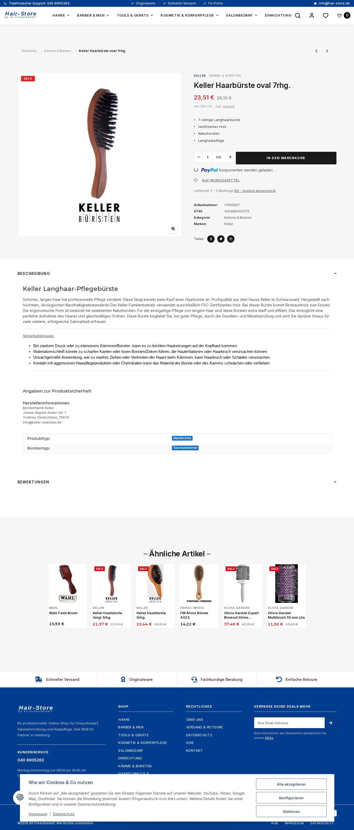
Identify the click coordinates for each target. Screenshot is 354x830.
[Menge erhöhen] (230, 157)
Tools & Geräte (133, 735)
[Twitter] (221, 239)
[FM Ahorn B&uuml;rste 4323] (199, 583)
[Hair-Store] (21, 14)
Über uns (194, 719)
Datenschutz (199, 735)
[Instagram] (231, 239)
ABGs (269, 738)
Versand (229, 106)
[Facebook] (211, 239)
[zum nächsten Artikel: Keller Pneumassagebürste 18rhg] (327, 50)
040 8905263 (38, 3)
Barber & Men (131, 727)
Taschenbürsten (185, 448)
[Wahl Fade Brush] (67, 583)
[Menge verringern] (198, 157)
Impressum (294, 823)
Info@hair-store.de (334, 3)
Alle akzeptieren (291, 784)
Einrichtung (130, 758)
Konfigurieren (291, 798)
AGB (189, 742)
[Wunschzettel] (326, 16)
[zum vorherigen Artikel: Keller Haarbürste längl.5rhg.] (316, 50)
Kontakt (194, 750)
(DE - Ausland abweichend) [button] (255, 191)
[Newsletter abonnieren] (330, 722)
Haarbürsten (182, 438)
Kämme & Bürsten (225, 75)
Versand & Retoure (204, 727)
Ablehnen (291, 811)
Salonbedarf (130, 750)
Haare (124, 719)
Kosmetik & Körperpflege (142, 742)
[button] (312, 16)
